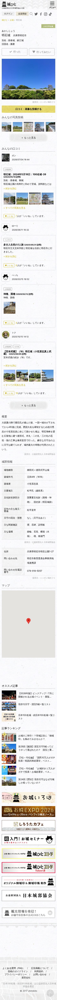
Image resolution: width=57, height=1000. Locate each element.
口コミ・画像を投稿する (29, 109)
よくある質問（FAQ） (14, 968)
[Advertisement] (28, 671)
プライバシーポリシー (16, 974)
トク (14, 332)
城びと (4, 20)
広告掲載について (40, 968)
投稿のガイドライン (18, 971)
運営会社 (26, 977)
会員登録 (22, 13)
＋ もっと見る (28, 137)
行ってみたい (44, 52)
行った (17, 51)
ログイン (8, 13)
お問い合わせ (40, 974)
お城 (12, 20)
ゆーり (15, 226)
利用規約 (38, 971)
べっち (15, 275)
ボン (14, 155)
